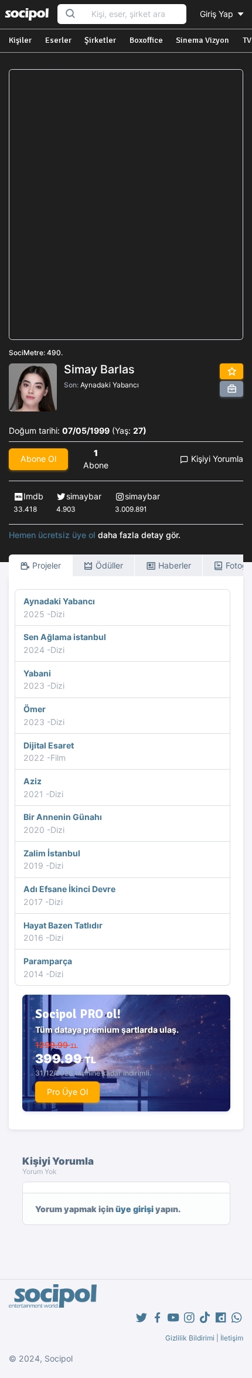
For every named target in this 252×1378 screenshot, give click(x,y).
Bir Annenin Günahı (62, 817)
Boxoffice (146, 40)
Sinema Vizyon (202, 40)
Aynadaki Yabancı (109, 384)
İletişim (231, 1337)
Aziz (32, 781)
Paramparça (47, 961)
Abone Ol (38, 459)
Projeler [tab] (45, 565)
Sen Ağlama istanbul (64, 637)
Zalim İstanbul (51, 853)
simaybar (83, 496)
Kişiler (20, 40)
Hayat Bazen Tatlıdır (63, 925)
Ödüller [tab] (108, 565)
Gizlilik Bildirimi (189, 1337)
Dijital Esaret (48, 745)
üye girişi (134, 1209)
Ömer (34, 709)
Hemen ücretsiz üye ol (52, 535)
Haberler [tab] (173, 565)
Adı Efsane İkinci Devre (69, 889)
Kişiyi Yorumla (216, 459)
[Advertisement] (126, 205)
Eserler (58, 40)
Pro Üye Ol (67, 1092)
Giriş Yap (218, 14)
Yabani (37, 673)
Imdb (33, 496)
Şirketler (100, 40)
